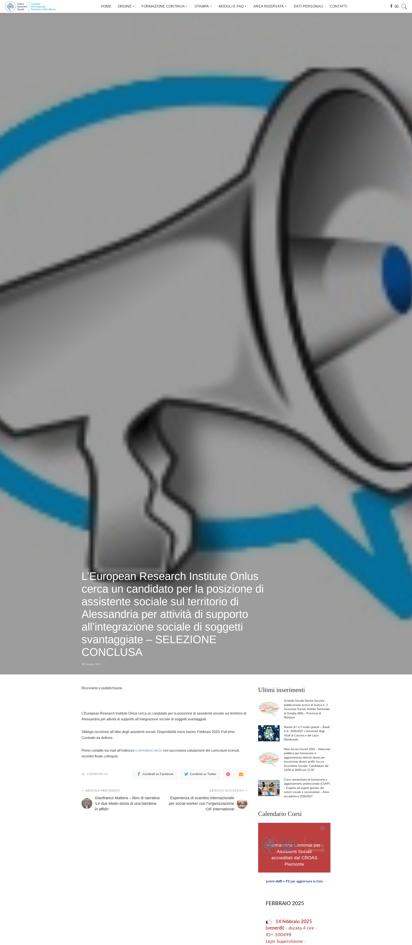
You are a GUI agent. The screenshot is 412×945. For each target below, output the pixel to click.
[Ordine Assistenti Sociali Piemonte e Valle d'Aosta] (30, 6)
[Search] (404, 6)
